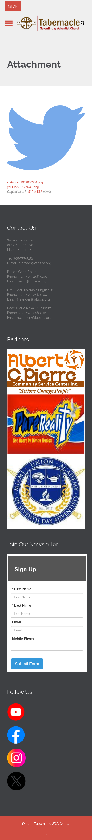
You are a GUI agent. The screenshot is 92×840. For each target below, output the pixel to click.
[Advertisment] (46, 371)
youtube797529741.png (23, 187)
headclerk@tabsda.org (34, 317)
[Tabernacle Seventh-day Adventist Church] (48, 23)
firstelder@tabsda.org (33, 299)
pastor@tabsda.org (31, 281)
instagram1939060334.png (25, 182)
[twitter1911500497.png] (46, 138)
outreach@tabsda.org (34, 263)
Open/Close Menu (9, 23)
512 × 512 (35, 192)
